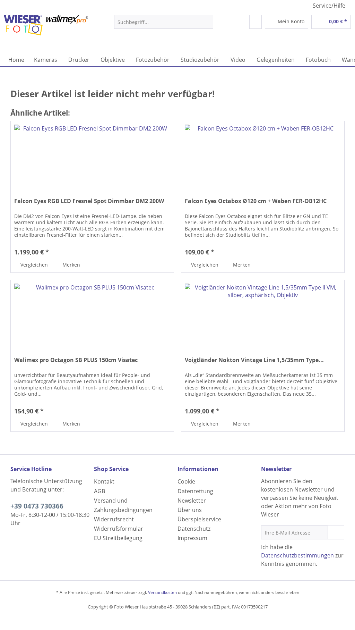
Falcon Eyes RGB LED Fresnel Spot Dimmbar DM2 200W (89, 201)
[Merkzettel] (255, 22)
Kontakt (104, 481)
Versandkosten (162, 592)
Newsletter (192, 500)
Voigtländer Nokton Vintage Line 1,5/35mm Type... (254, 360)
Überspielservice (199, 519)
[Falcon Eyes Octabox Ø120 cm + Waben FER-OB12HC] (263, 156)
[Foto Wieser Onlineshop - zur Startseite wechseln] (45, 32)
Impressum (192, 538)
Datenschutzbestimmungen (297, 555)
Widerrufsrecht (114, 519)
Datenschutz (194, 528)
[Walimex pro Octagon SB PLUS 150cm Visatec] (92, 315)
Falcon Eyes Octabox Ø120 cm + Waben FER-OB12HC (256, 201)
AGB (99, 491)
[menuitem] (164, 25)
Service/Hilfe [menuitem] (329, 5)
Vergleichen (33, 264)
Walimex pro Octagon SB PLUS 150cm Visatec (76, 360)
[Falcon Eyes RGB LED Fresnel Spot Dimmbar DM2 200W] (92, 156)
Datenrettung (195, 491)
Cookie (186, 481)
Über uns (190, 510)
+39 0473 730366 (36, 506)
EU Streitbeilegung (118, 538)
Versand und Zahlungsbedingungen (123, 505)
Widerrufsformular (118, 528)
